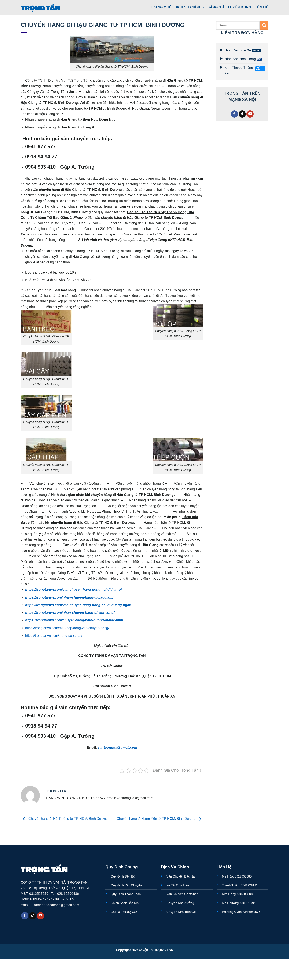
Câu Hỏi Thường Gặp (124, 912)
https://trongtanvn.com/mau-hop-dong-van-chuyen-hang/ (67, 628)
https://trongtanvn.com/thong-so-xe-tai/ (53, 635)
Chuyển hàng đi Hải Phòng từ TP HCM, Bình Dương (68, 818)
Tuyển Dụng (239, 7)
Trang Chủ (161, 7)
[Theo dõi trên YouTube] (250, 114)
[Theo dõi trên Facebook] (234, 114)
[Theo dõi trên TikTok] (242, 114)
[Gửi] (264, 25)
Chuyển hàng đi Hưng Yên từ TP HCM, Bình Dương (156, 818)
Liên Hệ (261, 7)
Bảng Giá (216, 7)
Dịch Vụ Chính (188, 7)
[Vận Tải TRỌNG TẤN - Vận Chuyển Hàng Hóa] (41, 7)
